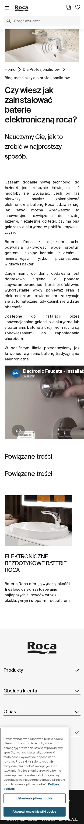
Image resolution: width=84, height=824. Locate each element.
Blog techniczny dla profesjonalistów (37, 78)
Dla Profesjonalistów (41, 69)
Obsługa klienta (20, 690)
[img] (38, 520)
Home (10, 69)
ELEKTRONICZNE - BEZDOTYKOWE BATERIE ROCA (35, 563)
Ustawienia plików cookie (34, 798)
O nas (10, 711)
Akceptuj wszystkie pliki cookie (34, 811)
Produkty (13, 670)
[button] (8, 21)
